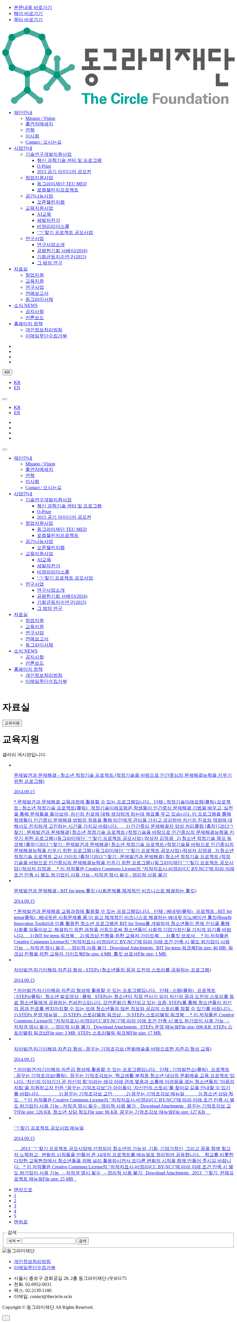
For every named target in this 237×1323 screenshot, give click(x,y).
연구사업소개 (51, 244)
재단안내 (23, 112)
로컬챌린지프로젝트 (58, 189)
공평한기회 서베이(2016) (62, 250)
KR (7, 372)
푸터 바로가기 (28, 19)
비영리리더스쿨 (53, 226)
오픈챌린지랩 (51, 202)
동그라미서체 (39, 299)
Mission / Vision (40, 118)
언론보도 (34, 317)
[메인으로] (118, 102)
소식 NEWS (26, 305)
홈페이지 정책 (28, 323)
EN (17, 387)
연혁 (30, 129)
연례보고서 (37, 293)
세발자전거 (48, 220)
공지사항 (34, 311)
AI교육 (44, 214)
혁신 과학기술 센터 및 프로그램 (69, 160)
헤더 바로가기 (28, 13)
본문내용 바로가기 (33, 7)
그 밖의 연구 (49, 262)
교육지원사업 (39, 208)
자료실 (21, 268)
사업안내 (23, 148)
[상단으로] (6, 1318)
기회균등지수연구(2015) (61, 256)
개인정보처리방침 (43, 329)
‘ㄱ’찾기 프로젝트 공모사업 (65, 232)
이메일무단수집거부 (46, 335)
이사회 (32, 136)
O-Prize (44, 166)
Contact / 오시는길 (43, 142)
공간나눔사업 (39, 195)
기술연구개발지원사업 (48, 154)
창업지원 (34, 275)
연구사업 (34, 238)
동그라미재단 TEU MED (62, 183)
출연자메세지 (39, 123)
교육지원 (34, 281)
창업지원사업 (39, 177)
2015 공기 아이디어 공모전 (64, 171)
